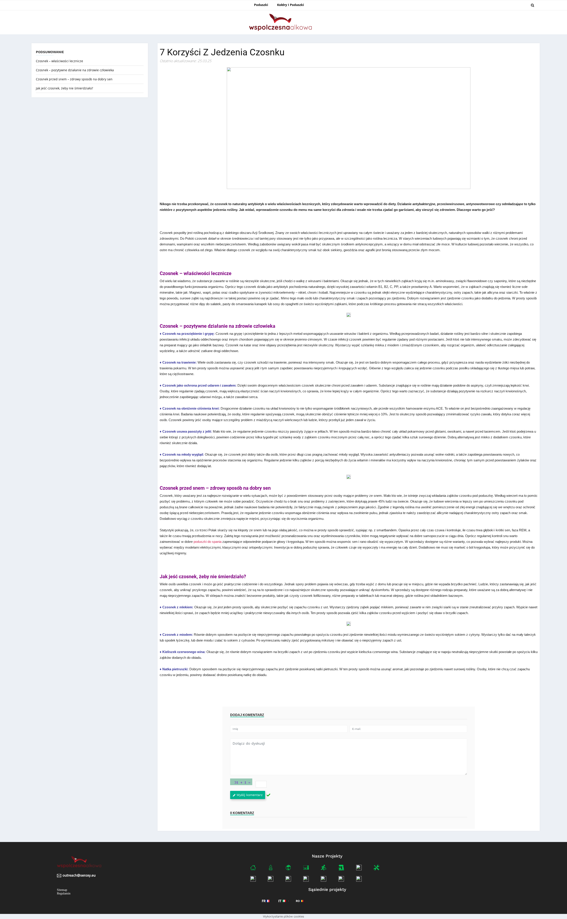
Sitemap (62, 890)
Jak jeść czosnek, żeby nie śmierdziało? (65, 88)
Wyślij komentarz (249, 795)
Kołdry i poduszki (290, 5)
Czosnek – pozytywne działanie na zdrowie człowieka (75, 70)
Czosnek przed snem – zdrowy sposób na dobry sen (74, 79)
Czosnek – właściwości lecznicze (60, 61)
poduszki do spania (207, 541)
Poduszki (261, 5)
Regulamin (63, 893)
